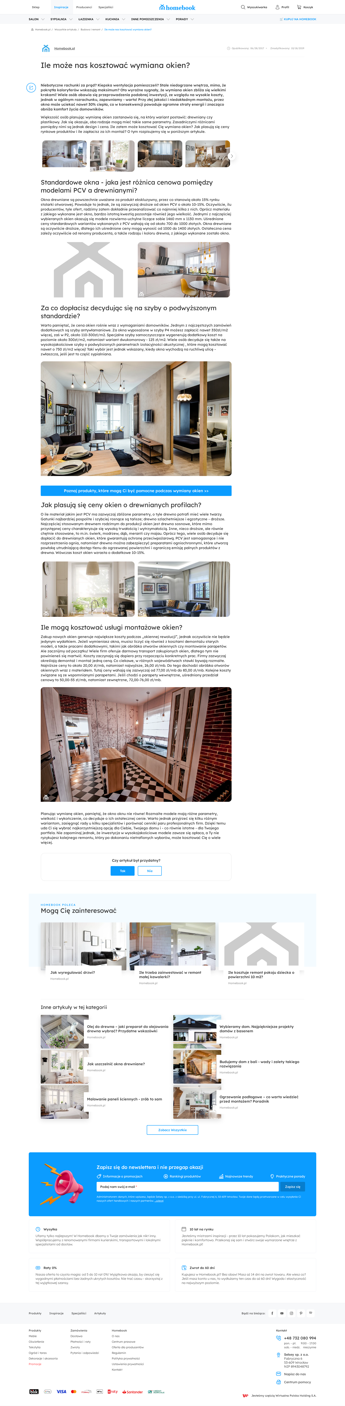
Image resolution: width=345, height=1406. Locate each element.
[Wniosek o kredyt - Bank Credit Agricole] (156, 1391)
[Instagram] (291, 1313)
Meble (33, 1336)
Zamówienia (78, 1330)
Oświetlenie (36, 1341)
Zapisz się (292, 1187)
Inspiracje (61, 7)
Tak (122, 871)
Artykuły (100, 1313)
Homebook (119, 1330)
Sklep (36, 7)
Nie (150, 871)
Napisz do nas (295, 1374)
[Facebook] (272, 1313)
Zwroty (75, 1347)
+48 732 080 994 (300, 1338)
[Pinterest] (301, 1313)
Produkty (35, 1313)
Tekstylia (35, 1347)
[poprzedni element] (41, 156)
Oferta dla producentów (128, 1347)
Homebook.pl (64, 48)
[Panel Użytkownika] (282, 7)
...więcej (159, 1200)
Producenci (84, 7)
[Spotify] (311, 1313)
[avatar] (46, 48)
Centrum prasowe (123, 1341)
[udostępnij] (31, 87)
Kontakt (117, 1369)
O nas (116, 1336)
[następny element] (232, 156)
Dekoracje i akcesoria (43, 1358)
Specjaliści (105, 7)
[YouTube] (282, 1313)
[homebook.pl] (177, 7)
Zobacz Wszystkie (172, 1130)
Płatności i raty (80, 1341)
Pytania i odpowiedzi (84, 1353)
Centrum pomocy (297, 1382)
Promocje (35, 1364)
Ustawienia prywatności (128, 1364)
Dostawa (76, 1336)
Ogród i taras (38, 1353)
